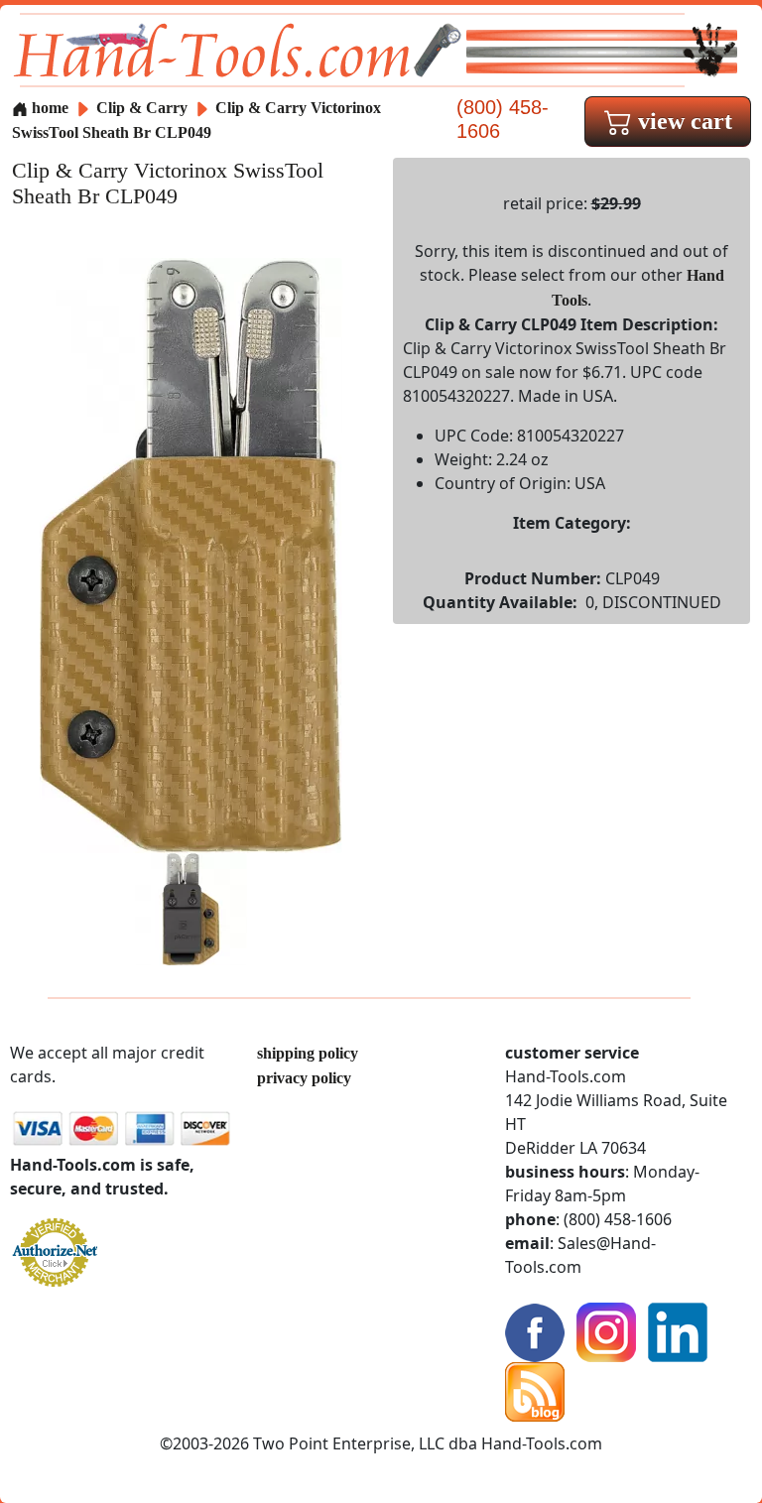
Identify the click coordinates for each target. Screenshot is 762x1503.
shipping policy (307, 1053)
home (48, 107)
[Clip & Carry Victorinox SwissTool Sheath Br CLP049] (191, 553)
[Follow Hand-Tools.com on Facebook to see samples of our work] (535, 1329)
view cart (682, 121)
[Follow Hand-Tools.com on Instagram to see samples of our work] (606, 1329)
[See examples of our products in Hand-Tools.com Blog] (535, 1389)
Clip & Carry (143, 107)
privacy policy (304, 1077)
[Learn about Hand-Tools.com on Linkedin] (677, 1329)
